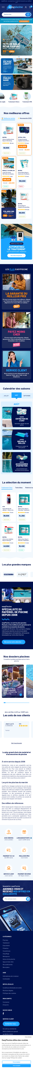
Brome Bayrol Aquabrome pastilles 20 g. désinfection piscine (23, 206)
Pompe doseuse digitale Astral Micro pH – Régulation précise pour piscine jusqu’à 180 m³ (23, 140)
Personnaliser (16, 1062)
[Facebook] (3, 1013)
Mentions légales (8, 990)
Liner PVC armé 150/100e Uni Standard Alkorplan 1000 (8, 173)
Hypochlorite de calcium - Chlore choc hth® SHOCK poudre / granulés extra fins (8, 509)
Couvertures (6, 951)
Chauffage (6, 953)
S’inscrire (6, 1005)
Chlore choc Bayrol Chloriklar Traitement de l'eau (23, 509)
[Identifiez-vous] (26, 7)
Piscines (5, 940)
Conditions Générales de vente (12, 988)
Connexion (6, 1002)
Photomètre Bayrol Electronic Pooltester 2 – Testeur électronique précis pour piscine (24, 173)
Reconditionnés (8, 964)
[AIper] (6, 574)
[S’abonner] (28, 899)
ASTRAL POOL (22, 137)
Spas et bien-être (8, 962)
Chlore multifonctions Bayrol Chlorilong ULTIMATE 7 (8, 140)
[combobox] (16, 14)
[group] (6, 98)
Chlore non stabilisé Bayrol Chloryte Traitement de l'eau (7, 539)
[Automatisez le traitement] (16, 242)
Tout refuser (28, 1037)
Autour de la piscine (9, 959)
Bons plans (6, 967)
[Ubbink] (20, 574)
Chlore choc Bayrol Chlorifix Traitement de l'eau (24, 539)
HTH (3, 506)
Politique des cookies (9, 993)
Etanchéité (6, 945)
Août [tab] (16, 395)
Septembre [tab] (26, 395)
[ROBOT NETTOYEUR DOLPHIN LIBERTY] (16, 66)
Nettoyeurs (6, 956)
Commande (6, 979)
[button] (15, 56)
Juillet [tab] (6, 395)
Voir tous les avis (16, 743)
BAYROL (4, 137)
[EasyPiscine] (15, 7)
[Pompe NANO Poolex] (16, 82)
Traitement (6, 943)
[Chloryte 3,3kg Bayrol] (16, 40)
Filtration (5, 948)
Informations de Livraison (11, 976)
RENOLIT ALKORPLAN (8, 170)
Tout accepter (16, 1065)
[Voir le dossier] (20, 694)
